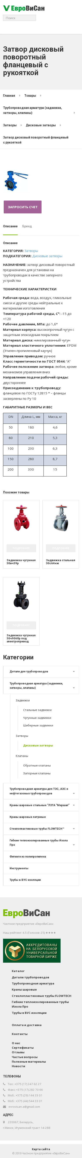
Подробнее (21, 548)
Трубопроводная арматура (33, 983)
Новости (18, 1066)
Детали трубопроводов (30, 977)
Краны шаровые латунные (28, 817)
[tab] (11, 228)
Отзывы (18, 1052)
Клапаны (22, 756)
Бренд (27, 226)
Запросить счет (23, 207)
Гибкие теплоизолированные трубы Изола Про (39, 842)
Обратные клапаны (37, 765)
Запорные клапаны (37, 773)
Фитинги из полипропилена (28, 856)
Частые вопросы (25, 1057)
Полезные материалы (29, 1061)
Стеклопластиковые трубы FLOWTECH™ (37, 828)
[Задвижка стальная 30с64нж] (60, 518)
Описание (10, 226)
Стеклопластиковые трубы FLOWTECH (41, 996)
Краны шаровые (24, 989)
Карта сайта (41, 1149)
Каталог (18, 971)
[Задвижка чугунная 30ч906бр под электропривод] (21, 595)
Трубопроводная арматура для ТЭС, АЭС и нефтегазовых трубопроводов (39, 791)
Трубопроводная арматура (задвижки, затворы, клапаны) (36, 685)
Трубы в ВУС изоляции (25, 879)
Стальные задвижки (37, 710)
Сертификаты (23, 1048)
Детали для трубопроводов (29, 671)
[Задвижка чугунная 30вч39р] (21, 518)
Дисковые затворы (47, 256)
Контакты (20, 1034)
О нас (16, 1043)
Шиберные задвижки (38, 725)
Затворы (31, 250)
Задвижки (23, 700)
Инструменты (19, 868)
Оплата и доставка (27, 1025)
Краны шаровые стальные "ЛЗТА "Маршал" (39, 805)
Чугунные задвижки (37, 718)
